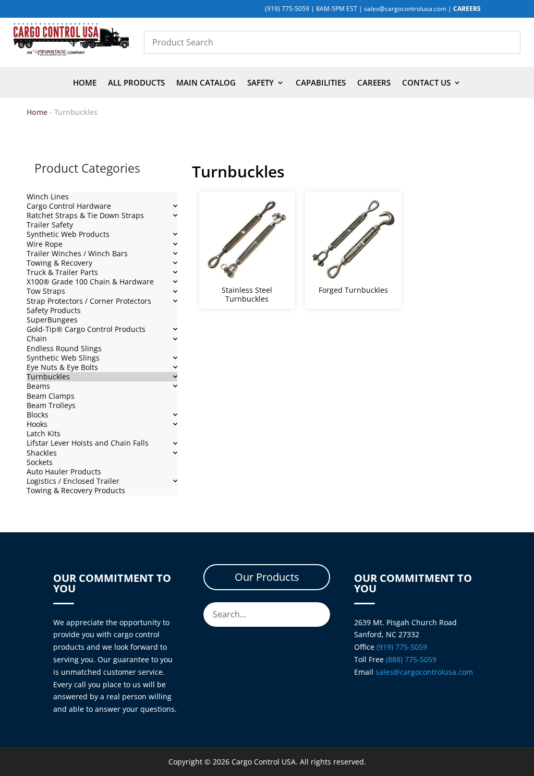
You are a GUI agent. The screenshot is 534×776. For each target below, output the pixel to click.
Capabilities (321, 83)
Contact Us (426, 83)
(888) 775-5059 (411, 659)
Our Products (267, 577)
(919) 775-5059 (287, 8)
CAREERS (467, 8)
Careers (374, 83)
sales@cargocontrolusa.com (405, 8)
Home (84, 83)
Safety (260, 83)
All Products (136, 83)
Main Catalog (206, 83)
